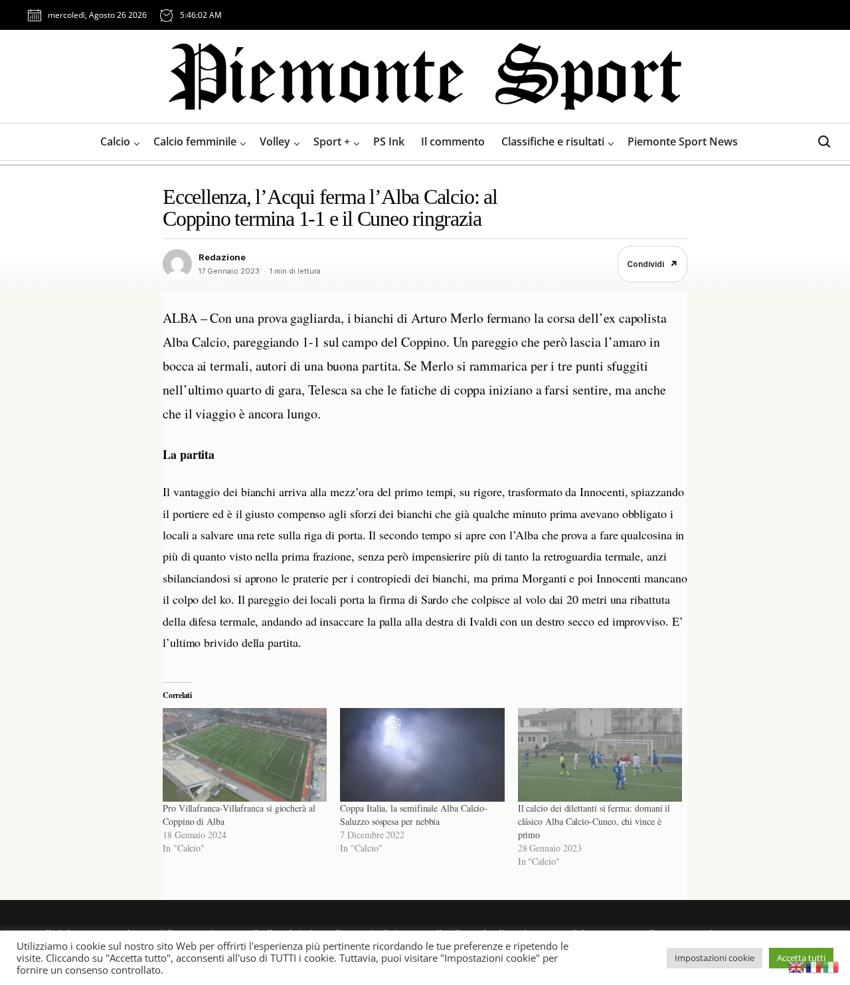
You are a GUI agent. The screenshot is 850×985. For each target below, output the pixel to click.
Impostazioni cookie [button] (714, 958)
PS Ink (388, 141)
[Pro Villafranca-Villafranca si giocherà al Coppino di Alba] (245, 755)
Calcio (115, 141)
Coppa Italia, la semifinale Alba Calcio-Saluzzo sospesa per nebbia (413, 815)
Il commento (453, 141)
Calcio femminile (194, 141)
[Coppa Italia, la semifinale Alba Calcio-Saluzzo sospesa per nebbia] (422, 755)
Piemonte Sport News (683, 141)
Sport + (331, 141)
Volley (275, 141)
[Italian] (831, 966)
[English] (797, 966)
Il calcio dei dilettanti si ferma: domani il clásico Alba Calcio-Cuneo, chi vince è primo (594, 821)
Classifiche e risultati (552, 141)
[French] (814, 966)
